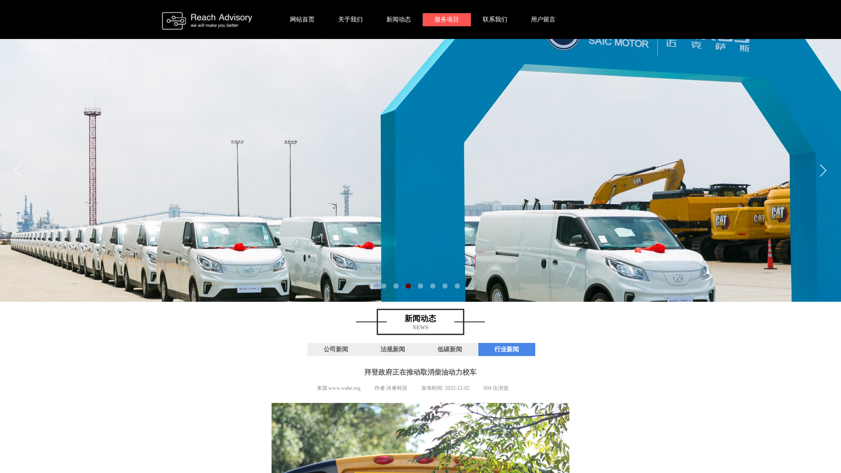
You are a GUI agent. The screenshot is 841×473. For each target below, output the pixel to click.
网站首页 (302, 19)
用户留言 (543, 19)
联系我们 (495, 19)
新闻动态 (398, 19)
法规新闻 (393, 349)
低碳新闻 (450, 349)
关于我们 (350, 19)
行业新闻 (507, 349)
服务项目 (447, 19)
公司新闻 (336, 349)
